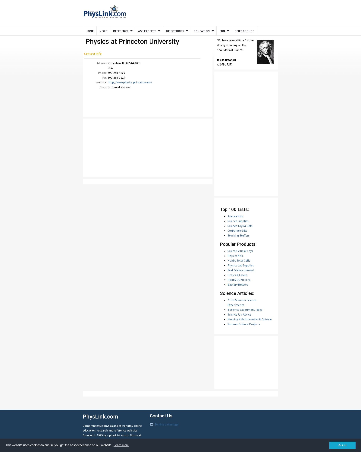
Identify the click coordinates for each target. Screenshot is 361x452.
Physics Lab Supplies (241, 265)
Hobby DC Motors (239, 280)
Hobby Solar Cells (239, 260)
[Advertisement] (201, 12)
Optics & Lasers (237, 275)
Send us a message (166, 424)
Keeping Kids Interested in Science (250, 319)
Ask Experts (147, 31)
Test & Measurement (241, 270)
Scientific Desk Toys (240, 251)
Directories (175, 31)
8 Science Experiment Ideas (245, 309)
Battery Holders (238, 284)
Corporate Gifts (237, 230)
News (103, 31)
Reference (121, 31)
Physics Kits (235, 256)
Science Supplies (238, 221)
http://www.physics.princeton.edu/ (130, 82)
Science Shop (244, 31)
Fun (222, 31)
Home (90, 31)
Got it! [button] (342, 445)
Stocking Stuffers (239, 235)
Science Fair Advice (239, 314)
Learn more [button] (121, 445)
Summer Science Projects (244, 324)
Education (202, 31)
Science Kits (235, 216)
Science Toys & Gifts (240, 226)
